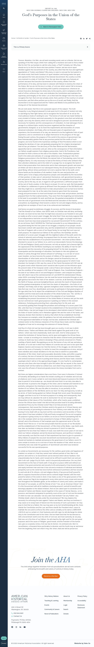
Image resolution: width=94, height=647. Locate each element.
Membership (67, 601)
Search (65, 609)
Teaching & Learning (51, 601)
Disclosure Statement (81, 606)
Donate (4, 643)
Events (46, 605)
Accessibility (81, 601)
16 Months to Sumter (23, 38)
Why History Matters (51, 596)
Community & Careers (51, 609)
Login (65, 605)
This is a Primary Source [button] (22, 47)
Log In (4, 638)
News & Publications (51, 614)
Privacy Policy (82, 596)
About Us (66, 596)
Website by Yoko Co (82, 643)
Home (13, 38)
